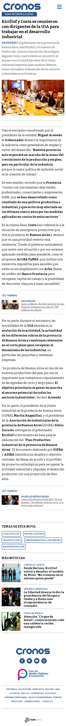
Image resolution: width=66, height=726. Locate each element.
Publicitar (16, 701)
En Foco (25, 693)
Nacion (49, 689)
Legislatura (24, 689)
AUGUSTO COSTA (12, 540)
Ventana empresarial (16, 697)
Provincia (11, 689)
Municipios (38, 689)
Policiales (50, 693)
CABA (57, 689)
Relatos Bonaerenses (40, 697)
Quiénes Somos (32, 701)
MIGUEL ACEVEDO (34, 534)
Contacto (47, 701)
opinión (57, 697)
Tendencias (37, 693)
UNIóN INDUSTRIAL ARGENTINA (43, 540)
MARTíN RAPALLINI (13, 547)
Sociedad (15, 693)
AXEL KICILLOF (11, 534)
